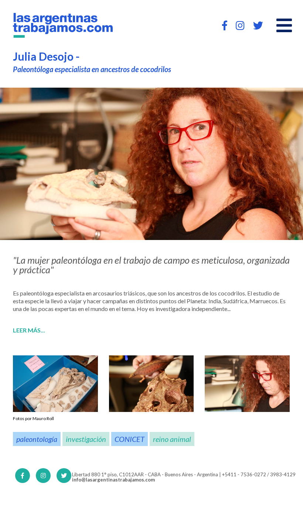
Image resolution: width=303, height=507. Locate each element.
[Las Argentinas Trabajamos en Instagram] (240, 25)
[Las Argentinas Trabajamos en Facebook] (224, 25)
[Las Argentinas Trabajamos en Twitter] (258, 25)
